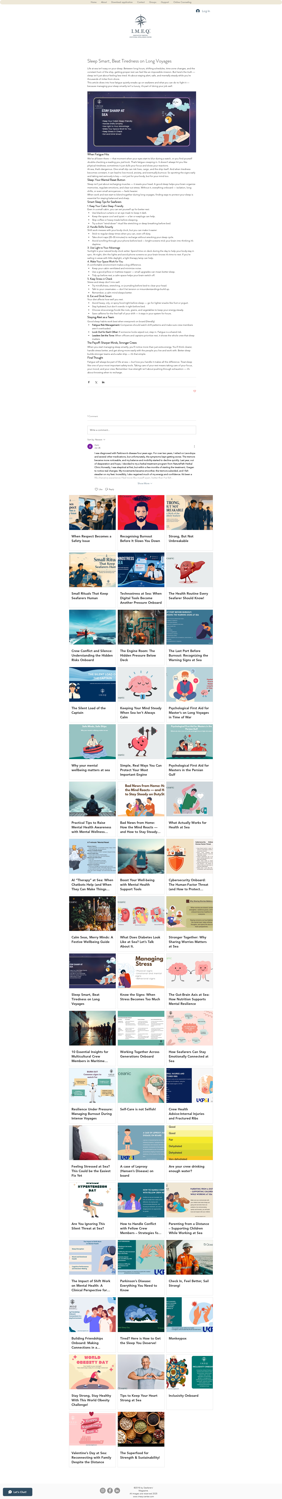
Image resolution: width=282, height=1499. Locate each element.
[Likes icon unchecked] (96, 489)
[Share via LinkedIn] (103, 382)
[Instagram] (103, 1490)
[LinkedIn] (117, 1490)
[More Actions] (194, 446)
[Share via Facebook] (88, 382)
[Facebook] (110, 1490)
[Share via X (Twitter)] (96, 382)
